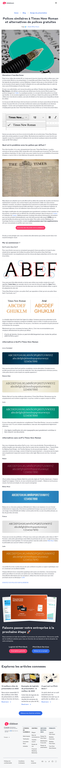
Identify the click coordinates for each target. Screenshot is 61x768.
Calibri (17, 93)
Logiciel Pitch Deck (52, 733)
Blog (24, 13)
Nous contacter (33, 762)
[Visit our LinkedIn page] (46, 762)
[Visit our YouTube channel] (42, 762)
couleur (55, 213)
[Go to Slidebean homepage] (8, 3)
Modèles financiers (51, 738)
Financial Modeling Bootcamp (34, 750)
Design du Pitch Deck (43, 737)
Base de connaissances (36, 736)
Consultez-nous (26, 742)
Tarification (26, 739)
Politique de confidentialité (8, 762)
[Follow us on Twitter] (49, 762)
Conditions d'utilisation (22, 762)
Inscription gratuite (18, 651)
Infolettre (25, 746)
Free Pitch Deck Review (52, 747)
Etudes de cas (34, 745)
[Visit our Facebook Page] (52, 762)
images (14, 215)
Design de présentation (38, 13)
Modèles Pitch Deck (52, 742)
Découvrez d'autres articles (30, 713)
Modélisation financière (43, 741)
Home (16, 13)
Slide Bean (50, 540)
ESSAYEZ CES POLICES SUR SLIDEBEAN (30, 227)
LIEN (23, 577)
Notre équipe (26, 736)
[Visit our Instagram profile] (56, 762)
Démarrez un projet (41, 651)
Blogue (34, 732)
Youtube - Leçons (34, 740)
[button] (56, 3)
